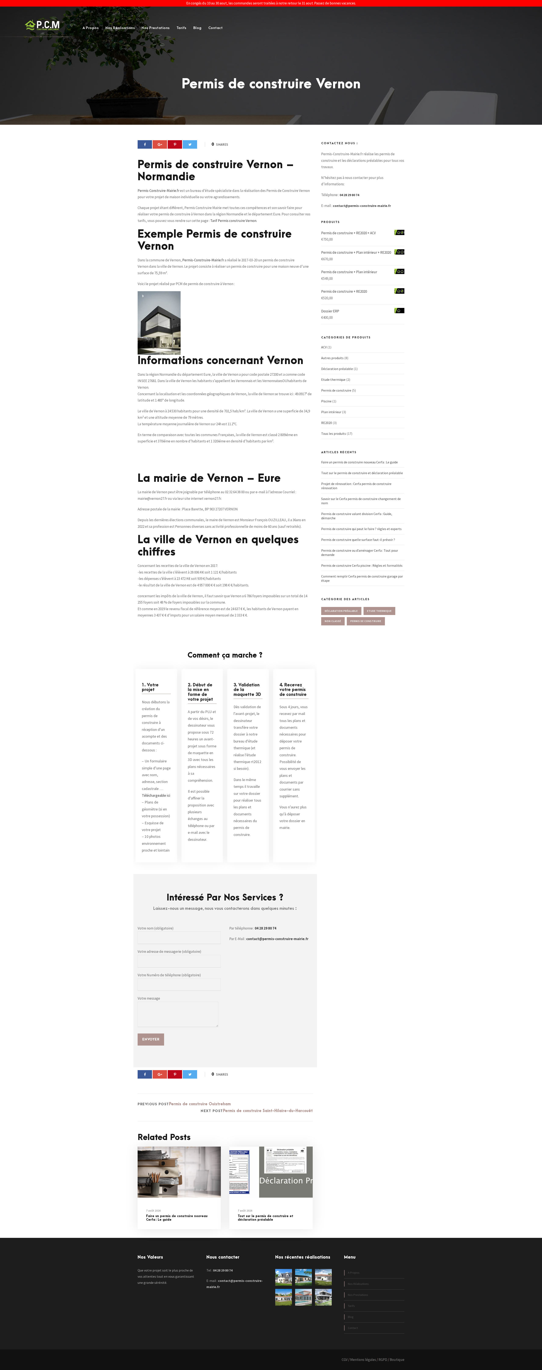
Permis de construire (336, 390)
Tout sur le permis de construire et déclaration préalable (265, 1218)
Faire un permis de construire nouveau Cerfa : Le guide (176, 1218)
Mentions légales (363, 1359)
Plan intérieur (331, 412)
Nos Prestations (156, 28)
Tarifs (182, 28)
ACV (324, 347)
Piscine (326, 401)
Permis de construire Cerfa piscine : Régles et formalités (361, 565)
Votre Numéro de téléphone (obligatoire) (169, 975)
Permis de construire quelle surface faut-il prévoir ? (358, 539)
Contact (215, 28)
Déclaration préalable (337, 369)
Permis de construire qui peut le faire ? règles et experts (361, 529)
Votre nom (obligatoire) (156, 928)
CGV (345, 1359)
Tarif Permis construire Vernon (233, 220)
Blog (197, 28)
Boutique (397, 1359)
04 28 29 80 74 (265, 928)
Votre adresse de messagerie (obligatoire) (169, 951)
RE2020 (326, 423)
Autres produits (332, 358)
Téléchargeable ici (156, 795)
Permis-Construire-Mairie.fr (158, 190)
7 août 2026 (153, 1210)
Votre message (149, 998)
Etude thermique (333, 379)
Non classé (333, 621)
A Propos (91, 28)
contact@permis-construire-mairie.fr (277, 938)
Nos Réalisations (120, 28)
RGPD (383, 1359)
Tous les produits (333, 433)
